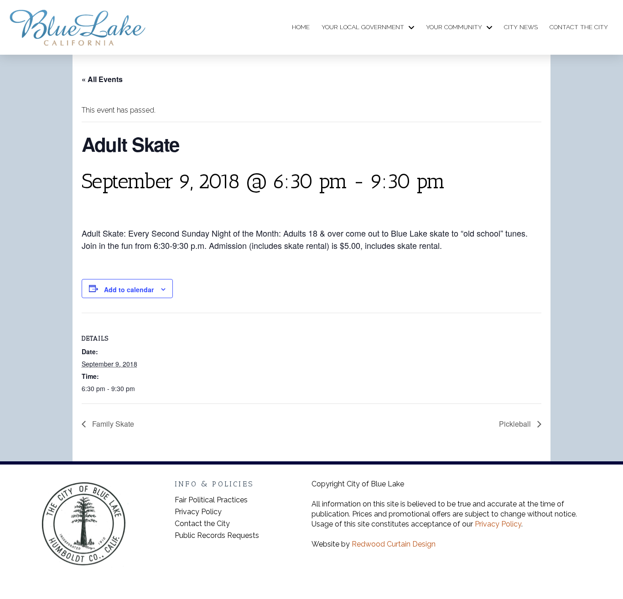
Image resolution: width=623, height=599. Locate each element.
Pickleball (516, 423)
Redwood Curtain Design (394, 544)
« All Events (102, 79)
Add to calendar (129, 289)
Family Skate (112, 423)
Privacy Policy (498, 524)
